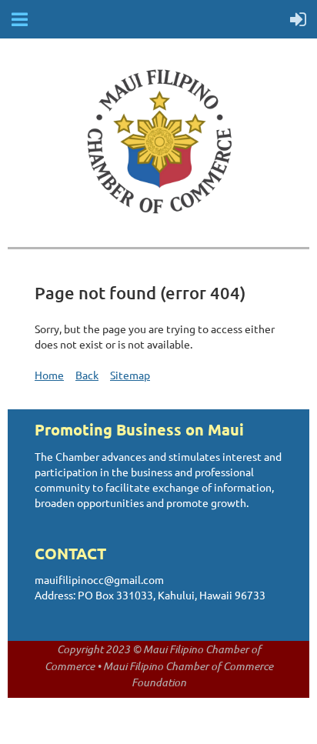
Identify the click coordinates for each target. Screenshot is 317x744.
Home (49, 375)
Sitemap (130, 375)
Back (86, 375)
